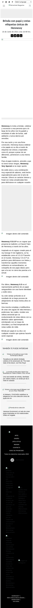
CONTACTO (16, 447)
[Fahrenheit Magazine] (16, 432)
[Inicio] (16, 5)
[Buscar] (29, 5)
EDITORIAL (16, 601)
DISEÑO (16, 438)
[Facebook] (3, 2)
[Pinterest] (12, 2)
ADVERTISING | (16, 599)
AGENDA (16, 444)
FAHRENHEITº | (16, 596)
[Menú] (3, 6)
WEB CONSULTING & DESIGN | (16, 598)
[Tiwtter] (9, 2)
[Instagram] (6, 2)
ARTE (16, 435)
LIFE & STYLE (16, 441)
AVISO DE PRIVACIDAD (16, 450)
